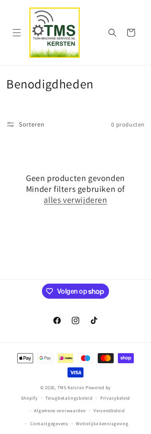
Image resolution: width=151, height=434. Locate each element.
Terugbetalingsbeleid (68, 398)
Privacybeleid (115, 398)
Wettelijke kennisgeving (102, 423)
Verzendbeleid (109, 410)
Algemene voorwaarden (60, 410)
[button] (17, 32)
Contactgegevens (49, 423)
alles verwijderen (75, 199)
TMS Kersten (71, 387)
